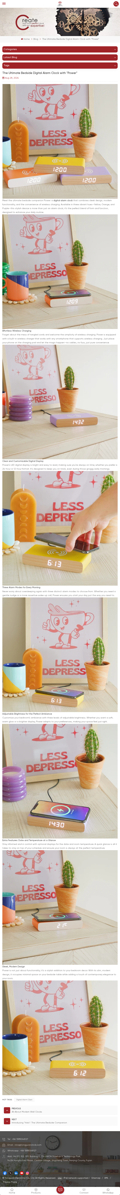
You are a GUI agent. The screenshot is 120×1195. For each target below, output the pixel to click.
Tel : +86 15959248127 (18, 1139)
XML (106, 1178)
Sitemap (95, 1178)
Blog (35, 39)
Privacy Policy (10, 1182)
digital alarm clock (24, 1100)
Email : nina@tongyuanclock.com (24, 1145)
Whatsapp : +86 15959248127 (22, 1151)
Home (26, 39)
